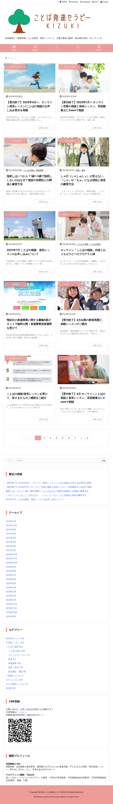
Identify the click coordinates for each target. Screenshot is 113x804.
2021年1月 (11, 550)
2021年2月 (11, 546)
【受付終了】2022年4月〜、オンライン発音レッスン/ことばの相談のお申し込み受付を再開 (29, 106)
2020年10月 (11, 562)
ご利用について (14, 675)
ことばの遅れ (29, 170)
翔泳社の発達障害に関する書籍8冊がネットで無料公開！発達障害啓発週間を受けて (29, 323)
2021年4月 (11, 537)
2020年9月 (11, 566)
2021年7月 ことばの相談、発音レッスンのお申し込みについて (35, 499)
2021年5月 (11, 533)
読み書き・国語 (17, 671)
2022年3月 (11, 521)
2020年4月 (11, 587)
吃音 (12, 659)
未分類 (10, 688)
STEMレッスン (15, 642)
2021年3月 (11, 542)
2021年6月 (11, 529)
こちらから (22, 712)
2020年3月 (11, 591)
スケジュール (14, 680)
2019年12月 (11, 604)
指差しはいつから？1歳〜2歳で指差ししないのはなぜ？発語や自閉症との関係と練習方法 (29, 180)
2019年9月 (11, 616)
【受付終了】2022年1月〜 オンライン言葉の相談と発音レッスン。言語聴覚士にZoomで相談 (83, 106)
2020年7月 (11, 575)
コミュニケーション (19, 655)
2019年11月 (11, 608)
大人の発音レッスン (17, 684)
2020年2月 (11, 595)
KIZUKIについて (15, 638)
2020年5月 (11, 583)
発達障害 (40, 170)
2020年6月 (11, 579)
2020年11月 (11, 558)
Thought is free (72, 797)
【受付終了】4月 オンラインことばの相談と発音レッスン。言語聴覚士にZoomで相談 (83, 397)
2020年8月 (11, 571)
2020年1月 (11, 600)
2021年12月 (11, 525)
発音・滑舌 (80, 170)
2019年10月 (11, 612)
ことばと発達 (82, 244)
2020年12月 (11, 554)
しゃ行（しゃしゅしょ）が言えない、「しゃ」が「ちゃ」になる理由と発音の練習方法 (83, 180)
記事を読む (44, 128)
